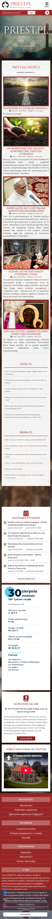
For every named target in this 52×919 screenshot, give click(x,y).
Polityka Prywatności (26, 904)
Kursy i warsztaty (26, 861)
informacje (39, 111)
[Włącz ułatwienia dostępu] (48, 12)
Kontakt (26, 837)
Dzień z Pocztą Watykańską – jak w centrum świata (23, 463)
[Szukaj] (31, 13)
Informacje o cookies (26, 908)
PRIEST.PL (21, 5)
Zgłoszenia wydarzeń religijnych (26, 814)
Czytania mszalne (26, 828)
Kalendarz (26, 852)
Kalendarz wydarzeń (26, 809)
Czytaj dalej (25, 738)
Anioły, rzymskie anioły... (14, 469)
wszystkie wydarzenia (26, 578)
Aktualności (26, 69)
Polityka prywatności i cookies (26, 833)
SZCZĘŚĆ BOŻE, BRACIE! (26, 46)
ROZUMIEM (25, 914)
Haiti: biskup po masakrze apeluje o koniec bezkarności (25, 440)
